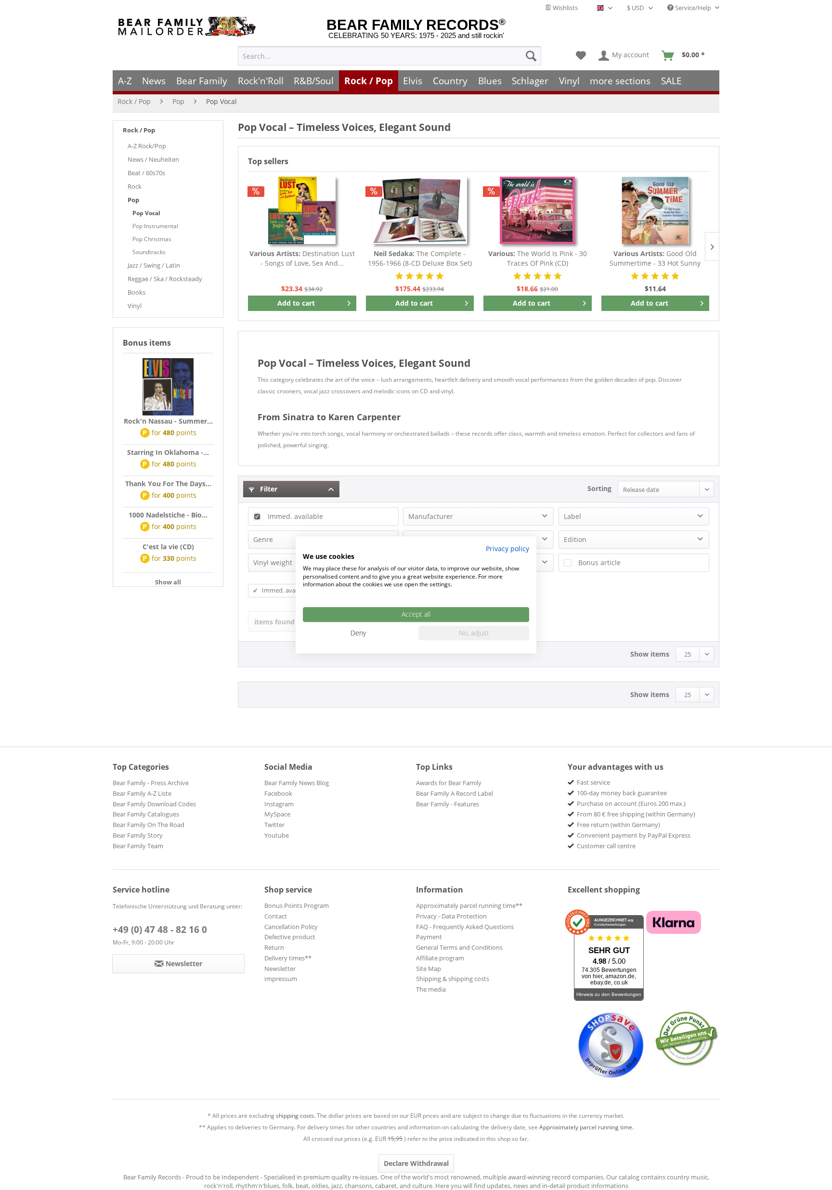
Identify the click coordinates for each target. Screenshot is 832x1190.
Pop (133, 199)
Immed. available (295, 516)
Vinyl (135, 305)
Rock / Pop (139, 130)
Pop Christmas (151, 239)
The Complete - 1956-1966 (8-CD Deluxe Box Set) (420, 258)
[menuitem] (389, 55)
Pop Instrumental (155, 226)
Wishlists (564, 7)
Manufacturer (430, 516)
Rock (135, 186)
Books (136, 292)
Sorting (599, 488)
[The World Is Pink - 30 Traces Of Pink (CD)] (537, 210)
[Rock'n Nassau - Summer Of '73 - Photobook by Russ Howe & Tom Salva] (168, 387)
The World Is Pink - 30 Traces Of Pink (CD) (537, 258)
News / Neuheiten (153, 159)
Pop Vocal (146, 213)
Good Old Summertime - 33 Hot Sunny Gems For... (655, 258)
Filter (267, 488)
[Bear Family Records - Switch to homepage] (188, 27)
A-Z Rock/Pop (147, 146)
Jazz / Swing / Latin (154, 265)
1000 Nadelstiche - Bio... (168, 514)
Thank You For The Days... (168, 483)
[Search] (531, 55)
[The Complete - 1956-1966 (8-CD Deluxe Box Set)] (420, 210)
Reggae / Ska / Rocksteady (165, 278)
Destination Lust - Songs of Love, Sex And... (302, 258)
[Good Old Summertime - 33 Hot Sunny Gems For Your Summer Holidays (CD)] (655, 210)
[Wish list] (581, 55)
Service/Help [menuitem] (693, 7)
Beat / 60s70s (146, 172)
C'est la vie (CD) (168, 546)
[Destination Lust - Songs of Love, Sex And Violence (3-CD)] (302, 210)
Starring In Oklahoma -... (168, 452)
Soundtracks (149, 252)
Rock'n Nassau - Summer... (168, 421)
